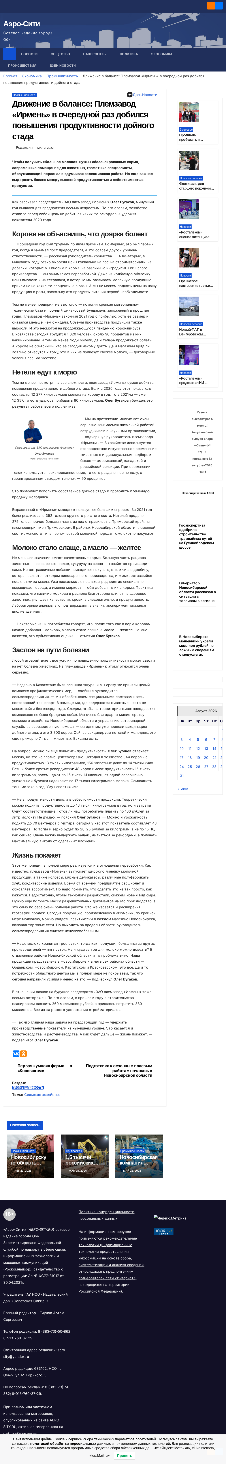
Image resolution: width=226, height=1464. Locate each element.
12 (198, 748)
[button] (219, 60)
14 (214, 748)
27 (206, 766)
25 (190, 766)
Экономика (162, 54)
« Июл (182, 789)
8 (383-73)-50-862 (54, 1331)
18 (190, 757)
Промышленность (62, 76)
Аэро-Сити (21, 23)
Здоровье (186, 129)
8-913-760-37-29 (17, 1338)
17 (181, 757)
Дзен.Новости (63, 65)
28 (214, 766)
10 (182, 748)
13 (206, 748)
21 (214, 757)
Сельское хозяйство (42, 1094)
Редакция (24, 147)
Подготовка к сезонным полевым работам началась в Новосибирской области (119, 1070)
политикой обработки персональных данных (70, 1443)
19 (198, 757)
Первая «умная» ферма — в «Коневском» (44, 1068)
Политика (129, 54)
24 (181, 766)
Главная (10, 76)
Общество (61, 54)
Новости (30, 54)
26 (198, 766)
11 (189, 748)
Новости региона (191, 178)
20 (206, 757)
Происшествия (23, 65)
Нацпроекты (95, 54)
